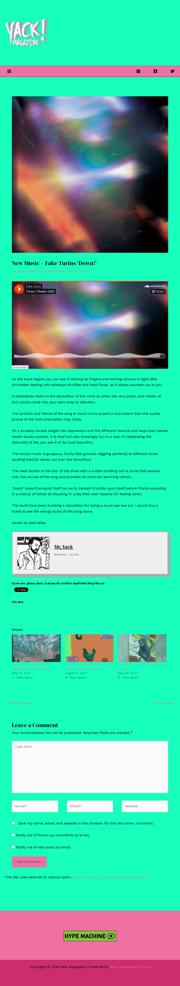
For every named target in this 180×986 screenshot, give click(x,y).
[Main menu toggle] (9, 71)
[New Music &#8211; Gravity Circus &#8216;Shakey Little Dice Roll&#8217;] (36, 648)
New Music (56, 271)
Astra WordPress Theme (130, 967)
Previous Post (18, 703)
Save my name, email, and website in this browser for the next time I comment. (86, 823)
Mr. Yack (63, 546)
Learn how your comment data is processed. (110, 877)
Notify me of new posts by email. (43, 847)
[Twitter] (172, 71)
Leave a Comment (27, 271)
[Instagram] (138, 71)
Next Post (164, 703)
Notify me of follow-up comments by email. (53, 835)
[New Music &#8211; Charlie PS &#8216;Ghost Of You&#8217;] (142, 648)
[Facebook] (155, 71)
